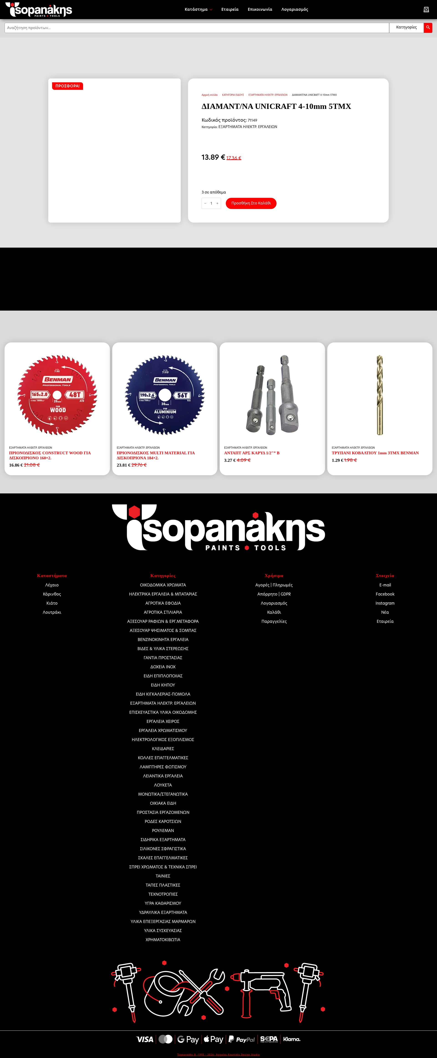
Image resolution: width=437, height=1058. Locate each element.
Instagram (385, 603)
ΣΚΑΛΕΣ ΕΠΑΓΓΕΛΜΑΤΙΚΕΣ (163, 858)
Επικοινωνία (260, 9)
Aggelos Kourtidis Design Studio (238, 1054)
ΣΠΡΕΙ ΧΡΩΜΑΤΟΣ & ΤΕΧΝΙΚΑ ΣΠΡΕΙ (163, 867)
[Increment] (217, 203)
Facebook (385, 594)
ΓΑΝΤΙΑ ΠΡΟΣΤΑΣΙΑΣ (163, 658)
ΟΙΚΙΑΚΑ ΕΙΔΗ (163, 803)
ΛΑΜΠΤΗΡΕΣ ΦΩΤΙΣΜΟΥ (163, 767)
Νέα (385, 612)
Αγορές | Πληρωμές (274, 585)
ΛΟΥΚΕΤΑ (163, 785)
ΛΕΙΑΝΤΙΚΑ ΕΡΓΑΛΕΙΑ (163, 776)
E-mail (385, 585)
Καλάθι (274, 612)
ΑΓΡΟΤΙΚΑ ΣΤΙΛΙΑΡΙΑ (163, 612)
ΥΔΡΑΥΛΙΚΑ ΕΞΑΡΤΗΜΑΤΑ (163, 912)
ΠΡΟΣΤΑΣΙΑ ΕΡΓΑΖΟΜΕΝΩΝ (163, 812)
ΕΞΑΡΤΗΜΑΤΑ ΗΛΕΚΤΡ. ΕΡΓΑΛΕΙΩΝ (268, 94)
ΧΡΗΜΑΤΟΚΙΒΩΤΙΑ (163, 939)
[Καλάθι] (426, 9)
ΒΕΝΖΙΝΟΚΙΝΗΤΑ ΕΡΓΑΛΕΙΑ (163, 639)
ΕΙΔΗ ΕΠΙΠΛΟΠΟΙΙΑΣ (163, 676)
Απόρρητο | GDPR (274, 594)
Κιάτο (52, 603)
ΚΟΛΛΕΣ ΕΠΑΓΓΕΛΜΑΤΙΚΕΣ (163, 758)
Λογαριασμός (295, 9)
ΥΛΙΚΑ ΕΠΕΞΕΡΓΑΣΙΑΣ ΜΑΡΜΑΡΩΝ (163, 921)
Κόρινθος (52, 594)
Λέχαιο (52, 585)
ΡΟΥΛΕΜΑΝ (163, 830)
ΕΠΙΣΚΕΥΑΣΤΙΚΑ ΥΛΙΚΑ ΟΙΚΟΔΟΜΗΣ (163, 712)
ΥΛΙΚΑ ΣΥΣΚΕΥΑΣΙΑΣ (163, 930)
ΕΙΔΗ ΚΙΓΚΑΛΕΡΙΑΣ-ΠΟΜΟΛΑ (163, 694)
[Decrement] (205, 203)
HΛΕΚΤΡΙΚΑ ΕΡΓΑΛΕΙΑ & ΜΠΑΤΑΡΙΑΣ (163, 594)
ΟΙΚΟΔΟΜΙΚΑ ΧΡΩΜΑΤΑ (163, 585)
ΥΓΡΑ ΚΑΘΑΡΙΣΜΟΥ (163, 903)
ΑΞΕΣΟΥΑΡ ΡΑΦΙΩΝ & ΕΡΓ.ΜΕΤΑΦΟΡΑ (163, 621)
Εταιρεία (230, 9)
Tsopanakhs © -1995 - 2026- (196, 1054)
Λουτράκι (52, 612)
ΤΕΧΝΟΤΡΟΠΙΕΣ (163, 894)
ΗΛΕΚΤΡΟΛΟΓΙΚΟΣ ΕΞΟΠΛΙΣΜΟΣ (163, 739)
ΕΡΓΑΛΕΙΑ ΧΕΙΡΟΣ (163, 721)
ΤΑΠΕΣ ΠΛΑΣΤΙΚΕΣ (163, 885)
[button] (428, 28)
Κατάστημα (196, 9)
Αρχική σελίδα (210, 94)
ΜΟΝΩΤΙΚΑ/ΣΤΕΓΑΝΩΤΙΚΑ (163, 794)
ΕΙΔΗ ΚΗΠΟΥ (163, 685)
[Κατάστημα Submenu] (212, 9)
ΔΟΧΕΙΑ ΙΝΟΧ (162, 667)
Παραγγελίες (274, 621)
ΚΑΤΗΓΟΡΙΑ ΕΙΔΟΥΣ (233, 94)
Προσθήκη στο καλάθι (251, 203)
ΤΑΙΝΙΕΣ (163, 876)
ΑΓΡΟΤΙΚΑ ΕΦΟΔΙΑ (163, 603)
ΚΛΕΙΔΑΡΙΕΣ (163, 748)
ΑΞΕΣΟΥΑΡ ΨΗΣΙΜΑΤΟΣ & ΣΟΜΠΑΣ (163, 630)
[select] (406, 28)
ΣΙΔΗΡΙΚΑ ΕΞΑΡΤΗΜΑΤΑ (163, 839)
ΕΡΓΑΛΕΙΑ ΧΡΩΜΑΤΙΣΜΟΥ (163, 730)
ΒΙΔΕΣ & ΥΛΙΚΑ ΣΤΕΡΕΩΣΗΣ (162, 648)
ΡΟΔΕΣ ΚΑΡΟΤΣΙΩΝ (163, 821)
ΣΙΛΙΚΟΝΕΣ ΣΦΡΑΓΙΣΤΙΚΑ (163, 849)
